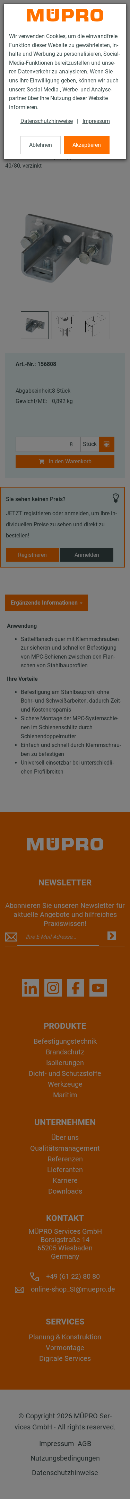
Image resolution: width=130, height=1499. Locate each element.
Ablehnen (40, 145)
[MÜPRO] (65, 15)
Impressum (96, 121)
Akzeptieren (86, 145)
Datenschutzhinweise (46, 121)
